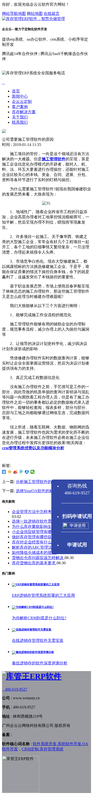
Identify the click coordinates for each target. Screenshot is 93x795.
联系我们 (20, 122)
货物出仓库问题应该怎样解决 (38, 558)
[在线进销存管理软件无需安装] (31, 629)
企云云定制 (22, 101)
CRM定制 (30, 749)
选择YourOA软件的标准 (36, 491)
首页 (16, 91)
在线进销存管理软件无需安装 (37, 640)
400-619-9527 (14, 689)
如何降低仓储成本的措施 (34, 552)
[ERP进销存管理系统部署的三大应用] (36, 584)
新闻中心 (20, 96)
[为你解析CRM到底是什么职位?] (33, 606)
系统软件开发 (69, 744)
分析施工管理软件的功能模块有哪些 (47, 482)
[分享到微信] (33, 472)
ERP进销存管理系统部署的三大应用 (43, 595)
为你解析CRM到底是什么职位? (39, 618)
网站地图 (35, 13)
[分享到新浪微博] (15, 472)
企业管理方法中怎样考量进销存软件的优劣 (49, 512)
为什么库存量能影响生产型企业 (40, 526)
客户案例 (20, 107)
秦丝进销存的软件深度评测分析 (39, 663)
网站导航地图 (14, 13)
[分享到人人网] (27, 472)
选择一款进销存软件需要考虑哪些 (42, 521)
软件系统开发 (45, 744)
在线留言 (52, 13)
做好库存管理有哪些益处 (34, 537)
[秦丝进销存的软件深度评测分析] (33, 652)
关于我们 (20, 117)
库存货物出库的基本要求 (34, 563)
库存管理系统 (51, 749)
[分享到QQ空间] (10, 472)
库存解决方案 (24, 112)
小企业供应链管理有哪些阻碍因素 (42, 532)
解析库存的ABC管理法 (32, 547)
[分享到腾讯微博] (21, 472)
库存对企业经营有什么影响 (36, 542)
